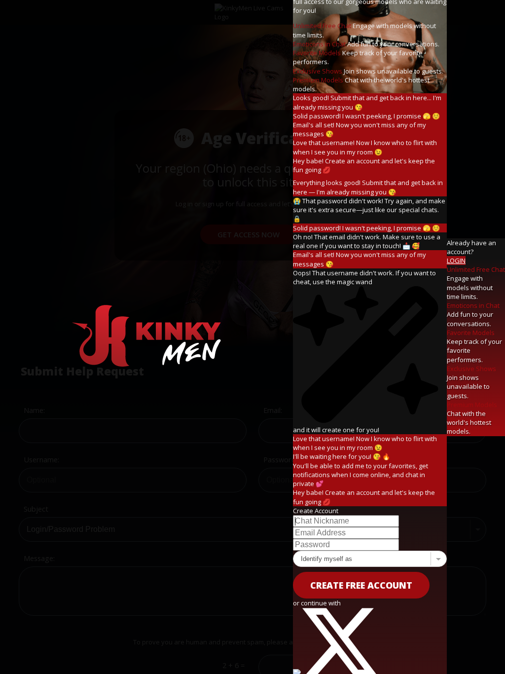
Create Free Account (361, 585)
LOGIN (456, 260)
